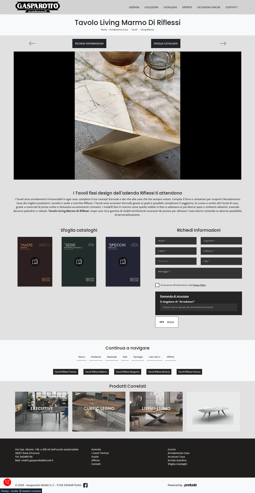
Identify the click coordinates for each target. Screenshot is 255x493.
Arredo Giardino (177, 460)
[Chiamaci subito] (7, 482)
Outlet (95, 456)
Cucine (172, 449)
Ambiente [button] (96, 356)
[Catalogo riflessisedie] (35, 262)
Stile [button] (125, 356)
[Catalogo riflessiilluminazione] (123, 262)
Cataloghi (170, 7)
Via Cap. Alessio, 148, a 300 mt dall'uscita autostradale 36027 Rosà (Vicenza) (46, 451)
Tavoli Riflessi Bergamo (127, 371)
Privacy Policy (199, 285)
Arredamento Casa (118, 29)
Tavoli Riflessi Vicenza (189, 371)
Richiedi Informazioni (89, 43)
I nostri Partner (100, 453)
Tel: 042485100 (23, 456)
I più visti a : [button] (155, 356)
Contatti (231, 7)
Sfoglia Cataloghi (177, 464)
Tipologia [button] (138, 356)
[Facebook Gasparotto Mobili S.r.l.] (85, 485)
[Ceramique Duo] (223, 43)
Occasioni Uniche (208, 7)
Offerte (187, 7)
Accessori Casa (176, 456)
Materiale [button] (112, 356)
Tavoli (134, 29)
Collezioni (151, 7)
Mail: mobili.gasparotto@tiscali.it (34, 460)
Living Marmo (147, 29)
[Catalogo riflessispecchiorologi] (79, 262)
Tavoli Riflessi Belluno (96, 371)
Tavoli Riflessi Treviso (65, 371)
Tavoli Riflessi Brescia (159, 371)
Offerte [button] (170, 356)
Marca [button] (81, 356)
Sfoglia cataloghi (166, 43)
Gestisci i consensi (31, 490)
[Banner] (32, 43)
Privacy (5, 490)
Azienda (134, 7)
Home (104, 29)
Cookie (14, 490)
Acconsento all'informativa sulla (183, 285)
